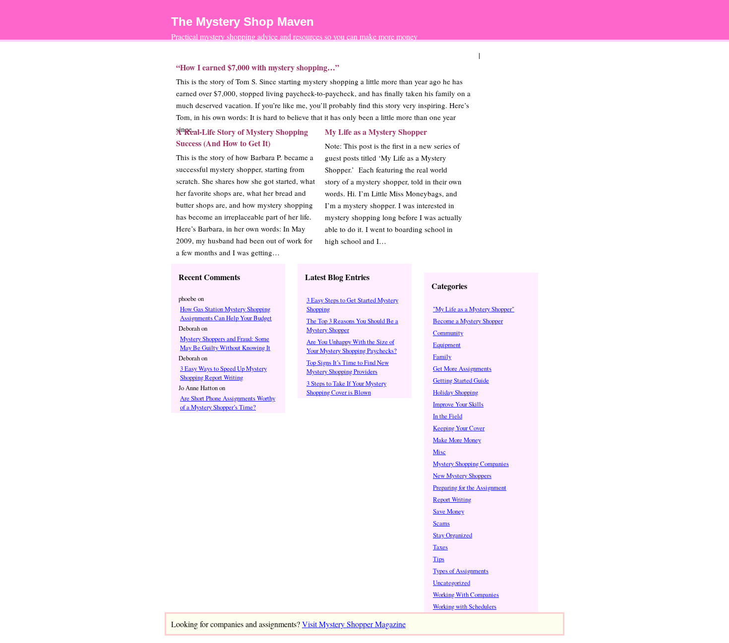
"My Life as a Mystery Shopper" (473, 308)
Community (448, 332)
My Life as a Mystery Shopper (376, 131)
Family (442, 356)
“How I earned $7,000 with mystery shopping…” (257, 67)
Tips (438, 558)
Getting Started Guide (461, 380)
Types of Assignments (460, 570)
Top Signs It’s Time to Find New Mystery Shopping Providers (347, 367)
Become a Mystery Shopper (468, 320)
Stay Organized (452, 534)
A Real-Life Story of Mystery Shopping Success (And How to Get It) (242, 137)
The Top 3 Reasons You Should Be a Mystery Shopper (352, 325)
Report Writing (452, 499)
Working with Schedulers (464, 606)
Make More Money (457, 439)
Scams (441, 523)
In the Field (447, 415)
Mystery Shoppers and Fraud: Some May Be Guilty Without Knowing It (225, 343)
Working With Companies (466, 594)
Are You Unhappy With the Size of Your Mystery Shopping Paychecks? (351, 346)
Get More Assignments (462, 368)
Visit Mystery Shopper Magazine (354, 624)
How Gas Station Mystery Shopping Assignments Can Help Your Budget (226, 313)
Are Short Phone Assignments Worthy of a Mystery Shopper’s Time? (227, 402)
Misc (439, 451)
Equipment (447, 344)
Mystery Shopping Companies (471, 463)
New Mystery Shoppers (462, 475)
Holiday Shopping (455, 392)
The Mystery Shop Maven (242, 21)
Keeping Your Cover (459, 427)
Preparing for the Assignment (469, 487)
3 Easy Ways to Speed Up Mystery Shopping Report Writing (223, 373)
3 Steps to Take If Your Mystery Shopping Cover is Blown (346, 388)
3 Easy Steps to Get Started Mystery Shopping (352, 304)
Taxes (440, 546)
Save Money (448, 511)
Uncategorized (451, 582)
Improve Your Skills (458, 404)
